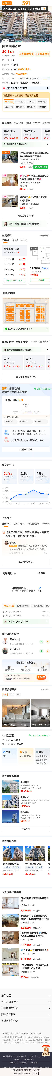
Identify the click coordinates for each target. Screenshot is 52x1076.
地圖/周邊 (41, 573)
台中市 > (18, 1033)
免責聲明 (13, 1063)
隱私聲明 (26, 1073)
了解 (44, 9)
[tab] (8, 342)
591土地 (31, 1056)
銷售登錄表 (43, 342)
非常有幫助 (8, 422)
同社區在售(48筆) (26, 216)
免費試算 (41, 677)
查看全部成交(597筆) (26, 377)
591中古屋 (41, 1056)
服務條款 (23, 1063)
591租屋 (17, 1059)
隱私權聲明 (34, 1063)
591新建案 (20, 1056)
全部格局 (44, 235)
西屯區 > (25, 1033)
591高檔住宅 (29, 1059)
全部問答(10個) (26, 562)
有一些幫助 (23, 422)
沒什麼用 (37, 422)
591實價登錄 (7, 1056)
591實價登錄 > (8, 1033)
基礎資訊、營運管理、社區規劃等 (25, 83)
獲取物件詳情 (42, 167)
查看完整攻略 (26, 449)
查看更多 (26, 829)
